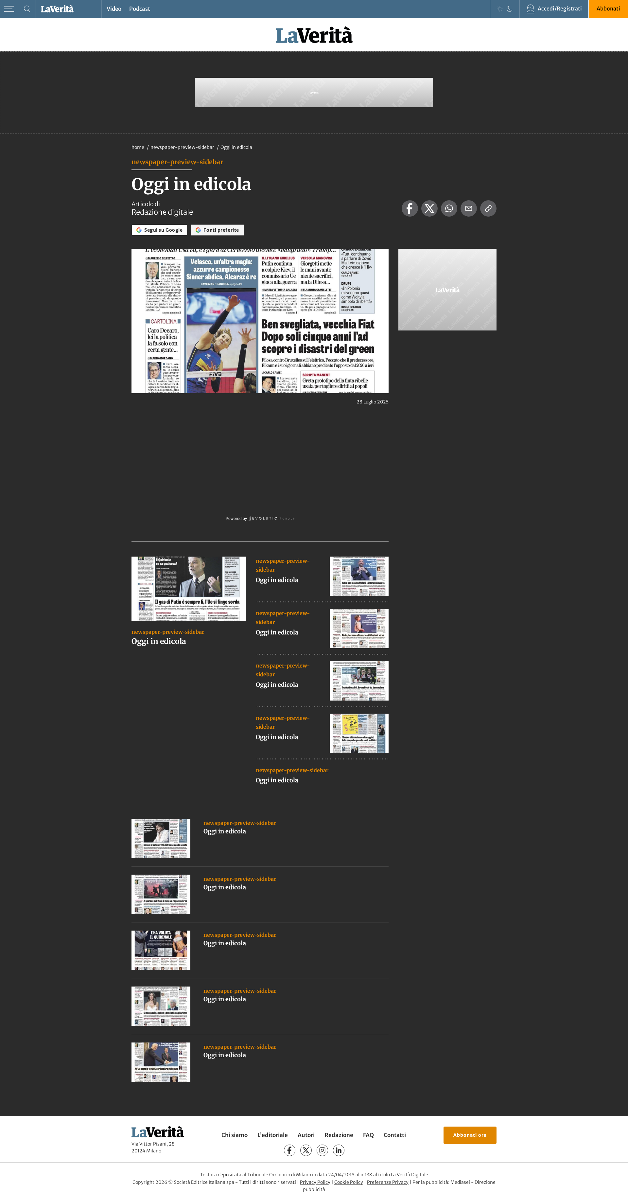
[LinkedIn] (338, 1150)
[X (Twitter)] (306, 1150)
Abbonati (608, 8)
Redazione (338, 1135)
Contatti (395, 1135)
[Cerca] (27, 9)
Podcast (139, 8)
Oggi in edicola (158, 641)
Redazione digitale (162, 212)
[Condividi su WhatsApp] (449, 208)
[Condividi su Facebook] (410, 208)
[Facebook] (289, 1150)
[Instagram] (322, 1150)
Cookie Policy (348, 1182)
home (137, 147)
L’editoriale (272, 1135)
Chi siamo (234, 1135)
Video (114, 8)
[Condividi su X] (429, 208)
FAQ (368, 1135)
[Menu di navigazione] (9, 9)
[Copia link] (488, 208)
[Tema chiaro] (500, 9)
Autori (306, 1135)
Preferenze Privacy (388, 1182)
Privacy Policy (315, 1182)
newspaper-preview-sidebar (182, 147)
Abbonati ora (470, 1135)
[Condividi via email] (469, 208)
